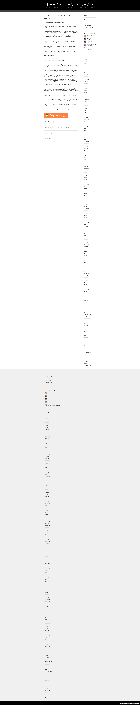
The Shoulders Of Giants (88, 327)
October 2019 (86, 188)
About (80, 10)
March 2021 (85, 157)
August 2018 (86, 213)
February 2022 (86, 137)
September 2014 (86, 275)
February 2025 (86, 74)
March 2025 (85, 72)
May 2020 (85, 175)
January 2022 (86, 139)
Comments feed (86, 339)
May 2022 (85, 132)
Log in (85, 335)
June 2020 (85, 173)
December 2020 (47, 519)
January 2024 (47, 452)
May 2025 (85, 68)
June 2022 (85, 130)
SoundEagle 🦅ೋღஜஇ (91, 44)
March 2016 (47, 615)
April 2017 (85, 235)
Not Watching (90, 49)
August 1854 (86, 300)
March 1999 (85, 293)
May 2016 (85, 255)
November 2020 (86, 164)
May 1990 (85, 298)
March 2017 (85, 237)
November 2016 (86, 244)
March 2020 (85, 179)
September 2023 (86, 103)
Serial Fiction (86, 323)
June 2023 (85, 108)
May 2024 (85, 90)
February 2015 (86, 271)
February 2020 (86, 181)
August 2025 (47, 423)
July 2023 (85, 106)
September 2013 (86, 278)
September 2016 (86, 248)
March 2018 (85, 217)
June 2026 (85, 59)
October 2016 (86, 246)
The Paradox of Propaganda (88, 27)
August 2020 (86, 170)
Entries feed (86, 337)
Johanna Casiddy (89, 41)
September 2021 (86, 146)
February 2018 (86, 219)
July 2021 (85, 150)
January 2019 (86, 204)
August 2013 (86, 280)
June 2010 (46, 644)
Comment (74, 150)
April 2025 (85, 70)
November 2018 (86, 208)
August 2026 (47, 414)
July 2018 (85, 215)
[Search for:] (95, 10)
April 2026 (85, 61)
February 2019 (86, 202)
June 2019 (85, 195)
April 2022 (46, 490)
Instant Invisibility (86, 21)
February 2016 (86, 260)
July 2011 (85, 284)
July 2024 (46, 443)
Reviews (85, 321)
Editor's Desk (86, 307)
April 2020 (85, 177)
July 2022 (85, 128)
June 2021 (85, 152)
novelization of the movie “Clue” (55, 93)
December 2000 (86, 289)
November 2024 (86, 79)
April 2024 (85, 92)
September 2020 (86, 168)
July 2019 (85, 193)
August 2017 (86, 228)
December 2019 (86, 184)
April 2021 (85, 155)
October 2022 (86, 123)
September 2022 (47, 481)
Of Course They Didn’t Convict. (49, 133)
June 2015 (46, 624)
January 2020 (47, 539)
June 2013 (85, 282)
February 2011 (86, 286)
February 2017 (47, 595)
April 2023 (85, 112)
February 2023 (47, 472)
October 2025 (86, 65)
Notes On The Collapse (87, 356)
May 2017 (85, 233)
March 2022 (85, 135)
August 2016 (47, 606)
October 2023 (86, 101)
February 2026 (86, 63)
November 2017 (86, 222)
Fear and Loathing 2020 (62, 10)
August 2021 (86, 148)
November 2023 (86, 99)
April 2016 (85, 257)
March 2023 (85, 114)
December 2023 (86, 97)
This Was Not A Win (90, 45)
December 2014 (86, 273)
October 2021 (86, 144)
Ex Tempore (86, 347)
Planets (85, 319)
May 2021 (46, 510)
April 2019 (85, 199)
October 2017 (86, 224)
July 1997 (46, 653)
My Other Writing (73, 10)
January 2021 (86, 161)
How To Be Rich (75, 133)
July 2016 (85, 251)
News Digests (50, 127)
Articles (46, 10)
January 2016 (86, 262)
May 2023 (85, 110)
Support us (46, 109)
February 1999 (86, 295)
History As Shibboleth (87, 23)
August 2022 (86, 126)
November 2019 (86, 186)
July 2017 (46, 586)
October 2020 (86, 166)
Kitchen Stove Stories (87, 314)
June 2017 (85, 231)
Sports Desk (86, 325)
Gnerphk (61, 127)
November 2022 (86, 121)
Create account (86, 333)
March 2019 (47, 557)
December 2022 (86, 119)
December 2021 (86, 141)
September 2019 (86, 190)
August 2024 (86, 85)
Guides (85, 312)
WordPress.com (47, 697)
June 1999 (85, 291)
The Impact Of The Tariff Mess (88, 29)
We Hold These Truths (87, 25)
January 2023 (86, 117)
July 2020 (46, 528)
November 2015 (86, 266)
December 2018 (86, 206)
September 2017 (86, 226)
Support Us (53, 10)
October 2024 (86, 81)
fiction (85, 310)
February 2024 (86, 94)
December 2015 (86, 264)
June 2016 (85, 253)
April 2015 (85, 269)
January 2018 (47, 577)
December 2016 (86, 242)
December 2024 (86, 77)
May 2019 (85, 197)
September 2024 (86, 83)
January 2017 (86, 240)
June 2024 (85, 88)
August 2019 (47, 548)
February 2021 (86, 159)
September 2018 (86, 211)
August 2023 (47, 461)
